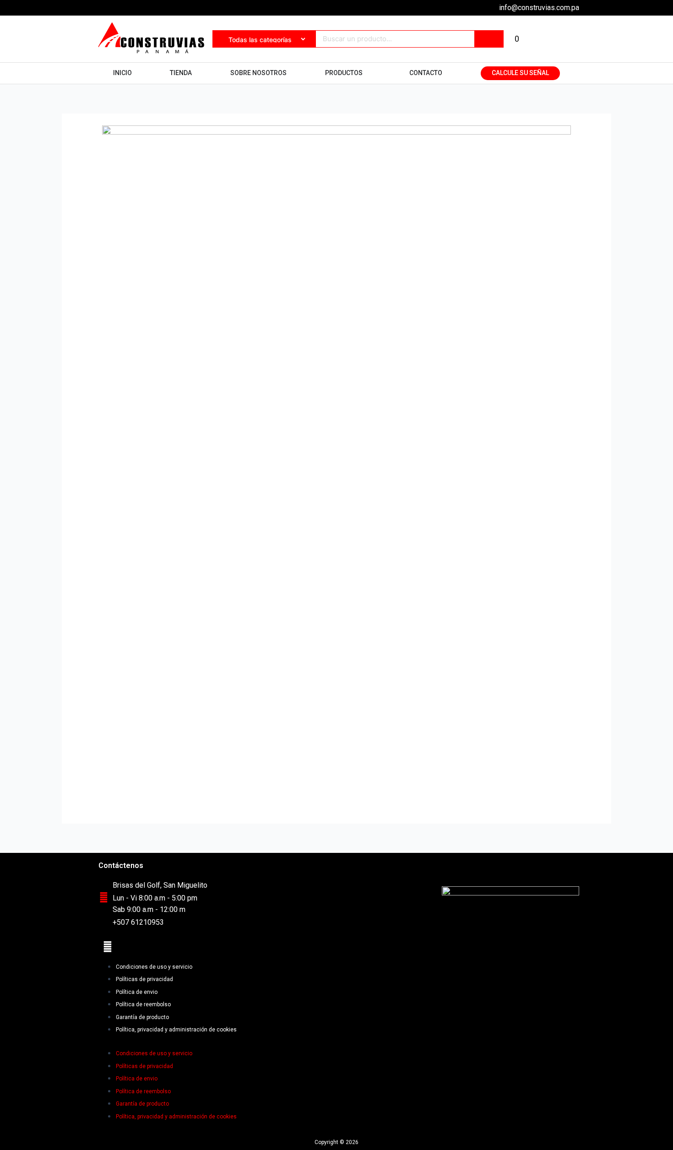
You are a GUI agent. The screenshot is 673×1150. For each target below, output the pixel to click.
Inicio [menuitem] (122, 72)
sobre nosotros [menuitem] (258, 72)
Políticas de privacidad (144, 979)
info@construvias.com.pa (539, 7)
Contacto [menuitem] (425, 72)
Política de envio (136, 992)
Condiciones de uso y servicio (154, 967)
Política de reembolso (143, 1004)
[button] (368, 73)
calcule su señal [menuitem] (520, 72)
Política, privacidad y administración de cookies (176, 1029)
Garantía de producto (142, 1017)
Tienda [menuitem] (181, 72)
